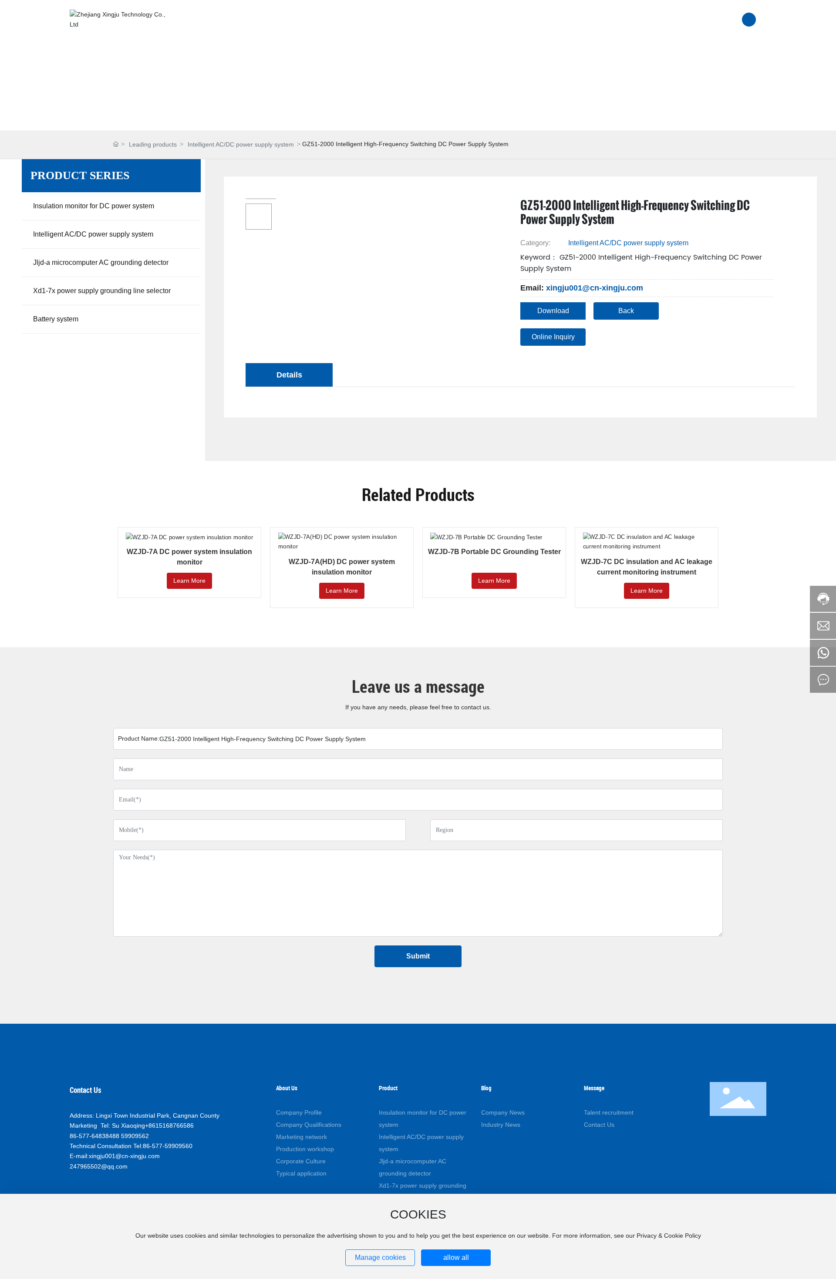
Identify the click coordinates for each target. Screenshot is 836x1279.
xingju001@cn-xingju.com (594, 288)
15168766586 (174, 1125)
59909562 (135, 1135)
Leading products (153, 144)
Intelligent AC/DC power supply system (241, 144)
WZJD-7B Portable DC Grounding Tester (494, 551)
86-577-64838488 (94, 1135)
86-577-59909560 (167, 1145)
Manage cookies (380, 1257)
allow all (456, 1257)
